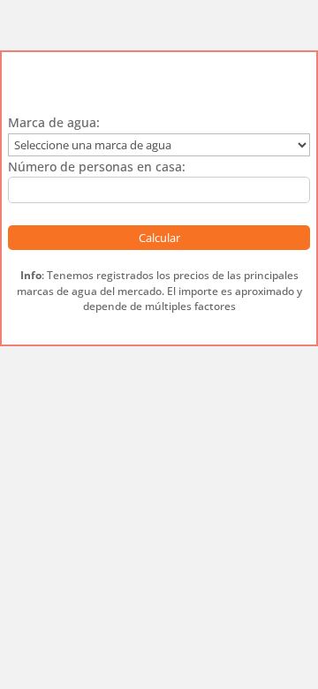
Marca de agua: (54, 122)
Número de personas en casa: (97, 166)
